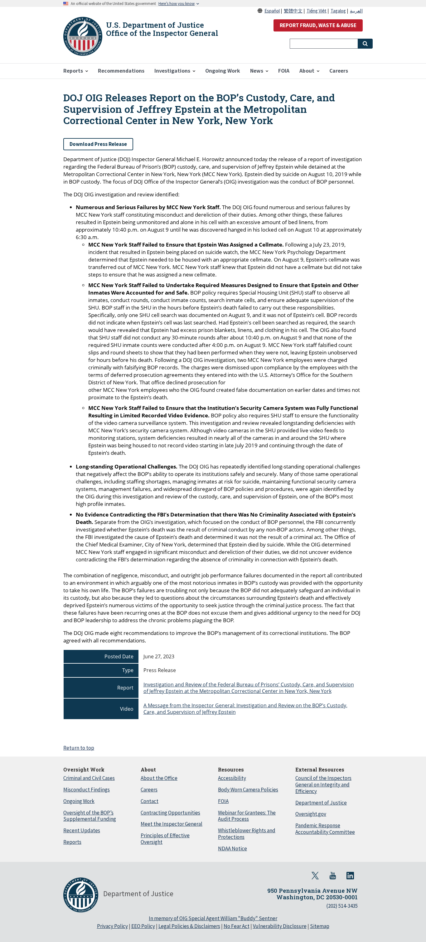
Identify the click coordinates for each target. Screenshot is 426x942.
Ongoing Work (78, 801)
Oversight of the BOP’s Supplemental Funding (89, 816)
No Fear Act (236, 926)
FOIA (223, 801)
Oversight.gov (310, 813)
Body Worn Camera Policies (248, 789)
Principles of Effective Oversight (165, 838)
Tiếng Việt (317, 11)
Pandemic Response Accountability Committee (325, 828)
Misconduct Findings (86, 789)
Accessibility (232, 778)
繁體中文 (293, 11)
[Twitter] (315, 875)
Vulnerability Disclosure (280, 926)
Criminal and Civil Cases (89, 778)
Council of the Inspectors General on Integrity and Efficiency (323, 785)
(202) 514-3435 (342, 905)
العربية (356, 11)
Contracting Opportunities (170, 812)
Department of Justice (321, 802)
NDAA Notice (232, 848)
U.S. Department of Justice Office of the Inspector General (162, 29)
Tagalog (338, 11)
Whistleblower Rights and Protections (246, 833)
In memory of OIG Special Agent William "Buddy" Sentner (213, 918)
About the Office (159, 778)
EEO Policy (143, 926)
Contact (149, 801)
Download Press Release (98, 144)
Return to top (78, 747)
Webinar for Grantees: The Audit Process (247, 816)
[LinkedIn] (350, 875)
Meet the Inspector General (171, 823)
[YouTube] (332, 875)
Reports (72, 842)
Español (272, 11)
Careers (149, 789)
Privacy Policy (112, 926)
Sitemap (319, 926)
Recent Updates (81, 830)
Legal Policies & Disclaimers (189, 926)
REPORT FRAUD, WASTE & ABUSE (318, 25)
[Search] (365, 44)
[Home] (82, 36)
